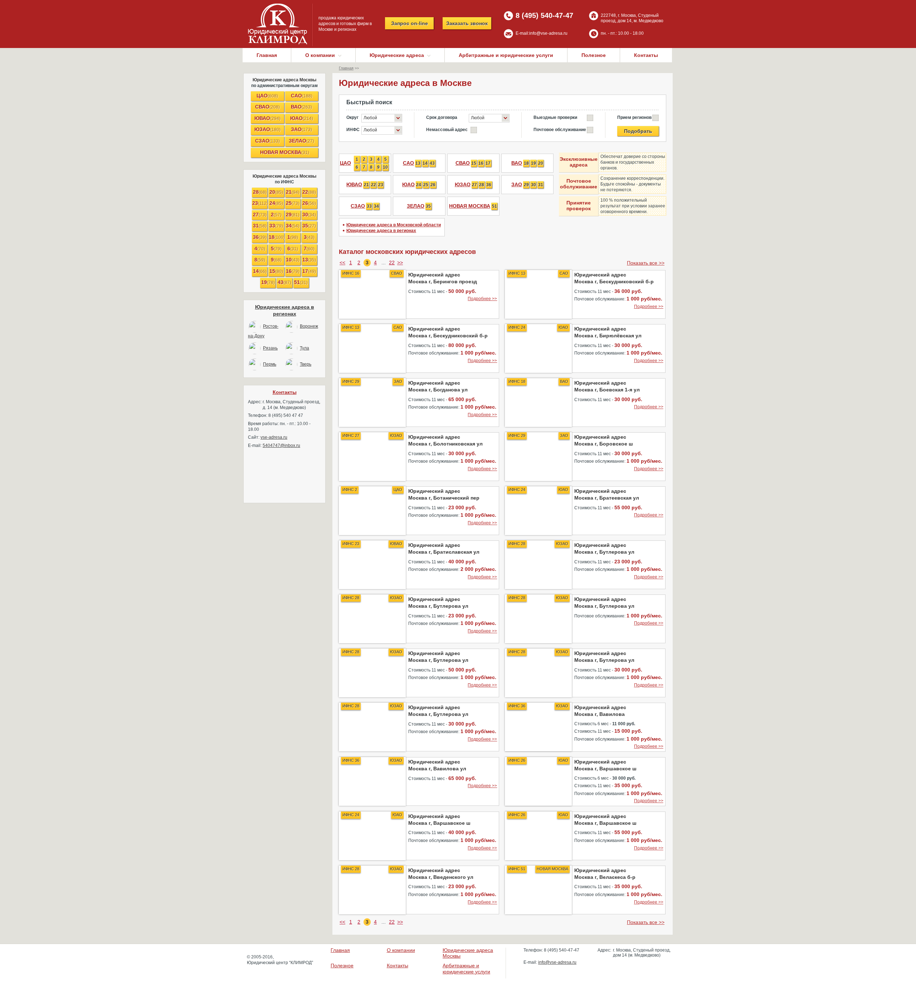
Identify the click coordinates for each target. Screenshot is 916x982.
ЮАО (301, 118)
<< (342, 262)
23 (259, 203)
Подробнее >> (482, 298)
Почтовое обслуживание (559, 129)
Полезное (593, 55)
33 (276, 225)
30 (309, 214)
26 (309, 203)
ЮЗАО (267, 129)
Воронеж (309, 326)
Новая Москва (284, 152)
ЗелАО (301, 141)
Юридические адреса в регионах (381, 230)
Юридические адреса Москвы (284, 79)
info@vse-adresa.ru (548, 33)
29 (292, 214)
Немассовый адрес (447, 129)
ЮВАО (267, 118)
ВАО (301, 107)
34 (292, 225)
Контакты (646, 55)
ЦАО (267, 95)
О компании (401, 950)
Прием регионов (634, 117)
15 (276, 271)
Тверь (305, 364)
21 (292, 192)
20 (276, 192)
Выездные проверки (555, 117)
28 (260, 192)
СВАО (267, 107)
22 (309, 192)
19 (268, 282)
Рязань (270, 348)
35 (309, 225)
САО (301, 95)
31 (260, 225)
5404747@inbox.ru (281, 445)
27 (260, 214)
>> (400, 262)
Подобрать (638, 131)
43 (284, 282)
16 (292, 271)
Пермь (269, 364)
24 (276, 203)
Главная (267, 55)
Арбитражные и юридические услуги (506, 55)
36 (260, 237)
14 (260, 271)
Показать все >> (645, 263)
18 (276, 237)
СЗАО (267, 141)
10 (292, 260)
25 (292, 203)
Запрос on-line (409, 23)
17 (309, 271)
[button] (381, 118)
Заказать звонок (467, 23)
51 (301, 282)
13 (309, 260)
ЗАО (301, 129)
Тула (304, 348)
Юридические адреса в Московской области (393, 224)
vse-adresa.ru (273, 437)
